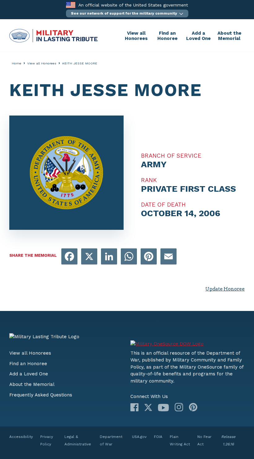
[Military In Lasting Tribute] (65, 35)
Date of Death (163, 204)
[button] (127, 13)
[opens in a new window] (69, 256)
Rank (149, 180)
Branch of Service (171, 155)
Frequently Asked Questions (40, 395)
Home (16, 63)
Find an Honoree (167, 35)
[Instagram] (179, 407)
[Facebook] (134, 407)
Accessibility (21, 437)
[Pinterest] (193, 407)
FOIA (158, 437)
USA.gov (139, 437)
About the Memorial (229, 35)
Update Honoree (225, 289)
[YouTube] (163, 407)
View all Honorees (136, 35)
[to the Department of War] (70, 5)
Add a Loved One (198, 35)
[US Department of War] (187, 341)
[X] (148, 407)
